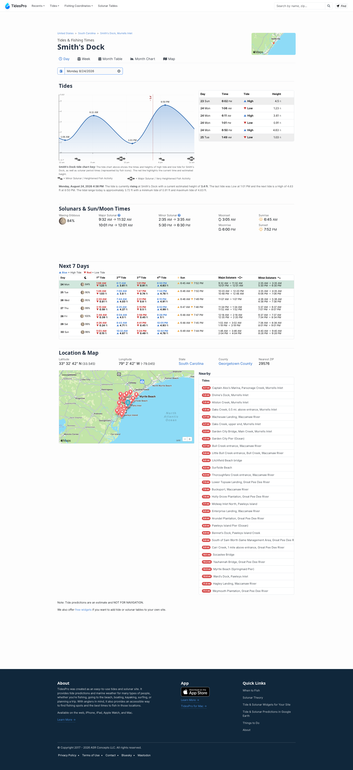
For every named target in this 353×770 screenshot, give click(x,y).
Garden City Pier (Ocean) (223, 438)
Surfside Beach (217, 467)
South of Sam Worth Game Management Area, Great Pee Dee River (248, 540)
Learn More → (66, 719)
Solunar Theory (253, 697)
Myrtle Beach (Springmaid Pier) (228, 569)
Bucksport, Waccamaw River (226, 489)
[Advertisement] (176, 21)
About (246, 730)
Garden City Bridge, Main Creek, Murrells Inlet (237, 431)
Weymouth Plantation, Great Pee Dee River (235, 591)
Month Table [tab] (112, 59)
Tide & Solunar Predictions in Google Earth (267, 714)
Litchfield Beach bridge (222, 460)
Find (343, 6)
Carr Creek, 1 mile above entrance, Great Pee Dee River (243, 547)
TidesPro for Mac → (194, 706)
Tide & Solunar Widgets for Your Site (266, 704)
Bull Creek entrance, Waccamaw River (232, 446)
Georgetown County (235, 363)
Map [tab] (171, 59)
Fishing (78, 6)
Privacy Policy (67, 755)
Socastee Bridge (218, 554)
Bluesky (127, 755)
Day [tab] (66, 59)
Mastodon (144, 755)
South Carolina (87, 33)
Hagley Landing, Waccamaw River (229, 583)
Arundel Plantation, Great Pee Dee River (233, 518)
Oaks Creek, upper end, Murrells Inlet (232, 424)
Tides (53, 6)
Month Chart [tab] (144, 59)
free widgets (83, 609)
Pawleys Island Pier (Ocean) (225, 525)
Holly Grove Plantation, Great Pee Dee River (236, 496)
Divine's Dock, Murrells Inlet (225, 395)
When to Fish (251, 690)
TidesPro (18, 6)
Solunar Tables (107, 6)
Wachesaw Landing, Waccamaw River (231, 417)
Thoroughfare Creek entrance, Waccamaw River (238, 475)
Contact (111, 755)
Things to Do (251, 723)
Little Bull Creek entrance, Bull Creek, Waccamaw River (243, 453)
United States (65, 33)
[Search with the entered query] (329, 5)
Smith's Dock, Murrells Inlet (116, 33)
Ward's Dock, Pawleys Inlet (225, 576)
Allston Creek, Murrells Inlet (225, 402)
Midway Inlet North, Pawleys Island (230, 504)
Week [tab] (85, 59)
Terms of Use (91, 755)
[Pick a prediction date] (61, 71)
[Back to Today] (119, 71)
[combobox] (299, 5)
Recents (37, 6)
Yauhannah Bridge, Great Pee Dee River (234, 562)
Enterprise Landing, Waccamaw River (231, 511)
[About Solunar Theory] (119, 215)
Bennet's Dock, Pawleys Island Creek (231, 533)
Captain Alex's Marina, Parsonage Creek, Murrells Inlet (243, 388)
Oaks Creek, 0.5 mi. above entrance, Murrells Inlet (240, 409)
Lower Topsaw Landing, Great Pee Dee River (236, 482)
